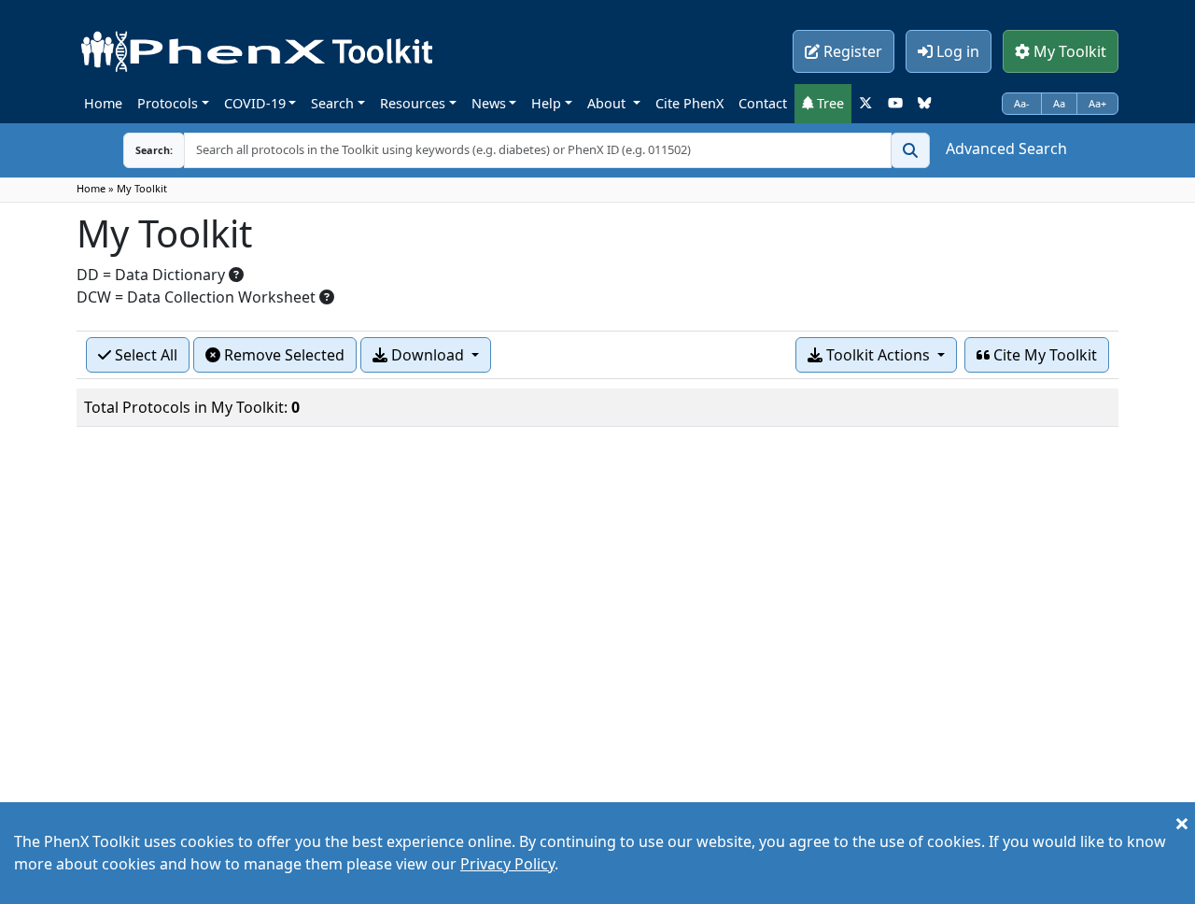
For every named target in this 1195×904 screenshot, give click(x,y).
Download (427, 355)
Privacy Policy (507, 864)
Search (332, 103)
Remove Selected (282, 355)
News (488, 103)
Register (851, 51)
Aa (1059, 103)
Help (546, 103)
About (608, 103)
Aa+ (1097, 103)
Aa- (1022, 103)
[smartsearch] (910, 150)
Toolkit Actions (878, 355)
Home (103, 103)
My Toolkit (1068, 51)
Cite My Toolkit (1043, 355)
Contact (762, 103)
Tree (828, 103)
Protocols (167, 103)
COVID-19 (255, 103)
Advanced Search (1006, 148)
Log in (956, 51)
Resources (412, 103)
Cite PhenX (689, 103)
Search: (154, 150)
